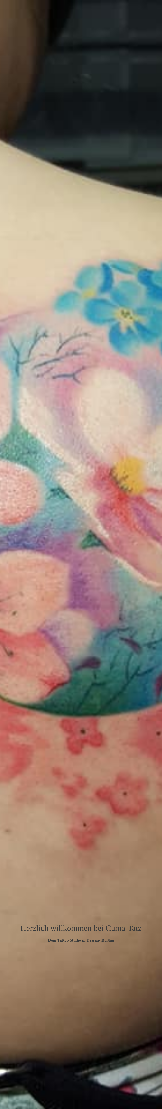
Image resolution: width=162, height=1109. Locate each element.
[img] (81, 554)
